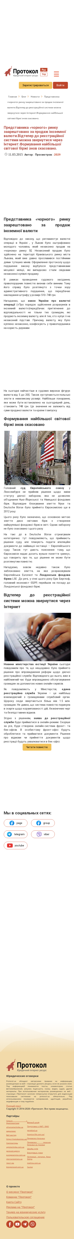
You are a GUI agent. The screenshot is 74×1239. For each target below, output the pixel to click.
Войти (60, 85)
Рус (44, 69)
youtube (19, 845)
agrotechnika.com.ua (15, 1147)
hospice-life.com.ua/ (36, 1134)
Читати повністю (37, 747)
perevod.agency (13, 1151)
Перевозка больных (36, 1138)
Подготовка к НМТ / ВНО (38, 1126)
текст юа (10, 1163)
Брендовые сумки (35, 1153)
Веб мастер (11, 1135)
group (46, 823)
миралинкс (11, 1131)
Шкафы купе (32, 1149)
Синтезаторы (12, 1143)
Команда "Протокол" (19, 1197)
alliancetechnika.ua (14, 1127)
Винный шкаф (33, 1122)
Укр (44, 74)
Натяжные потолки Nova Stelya (39, 1158)
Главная (13, 96)
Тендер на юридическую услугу (25, 1212)
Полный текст (13, 1105)
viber (46, 834)
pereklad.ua (32, 1130)
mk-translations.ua (14, 1159)
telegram (19, 834)
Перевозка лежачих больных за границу (39, 1143)
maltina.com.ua (34, 1163)
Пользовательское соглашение (25, 1217)
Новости (35, 96)
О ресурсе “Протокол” (19, 1192)
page (19, 823)
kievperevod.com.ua (15, 1167)
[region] (37, 33)
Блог (24, 96)
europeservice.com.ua (15, 1155)
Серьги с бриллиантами (16, 1122)
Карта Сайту (14, 1202)
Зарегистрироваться (35, 85)
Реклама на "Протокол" (20, 1207)
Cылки (30, 1167)
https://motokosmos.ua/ (16, 1139)
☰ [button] (56, 74)
